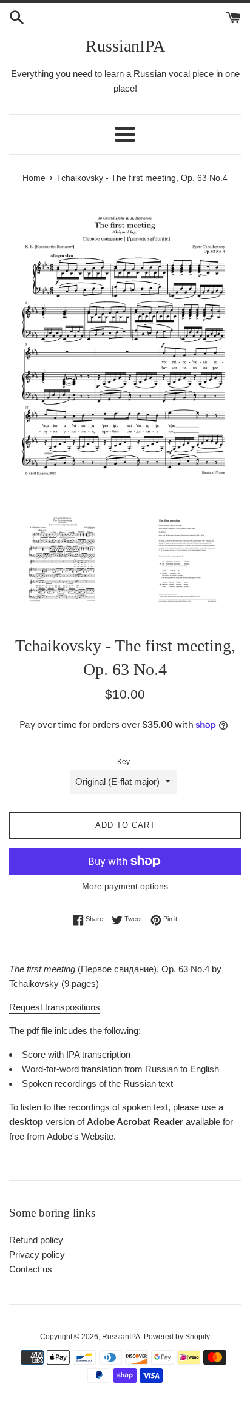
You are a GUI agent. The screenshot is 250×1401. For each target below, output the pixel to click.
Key (123, 762)
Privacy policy (37, 1254)
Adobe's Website (80, 1136)
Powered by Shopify (177, 1336)
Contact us (30, 1269)
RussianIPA (125, 45)
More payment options (125, 886)
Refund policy (36, 1240)
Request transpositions (54, 1007)
